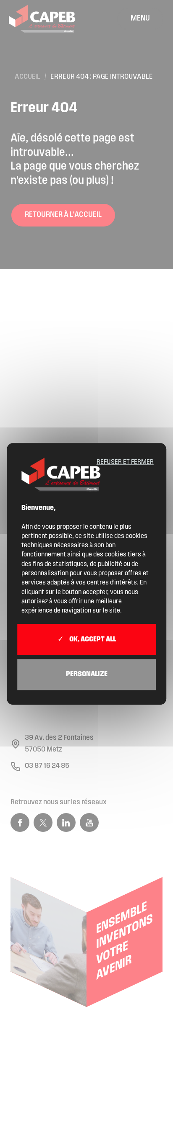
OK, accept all (92, 639)
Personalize (86, 674)
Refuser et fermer (125, 462)
